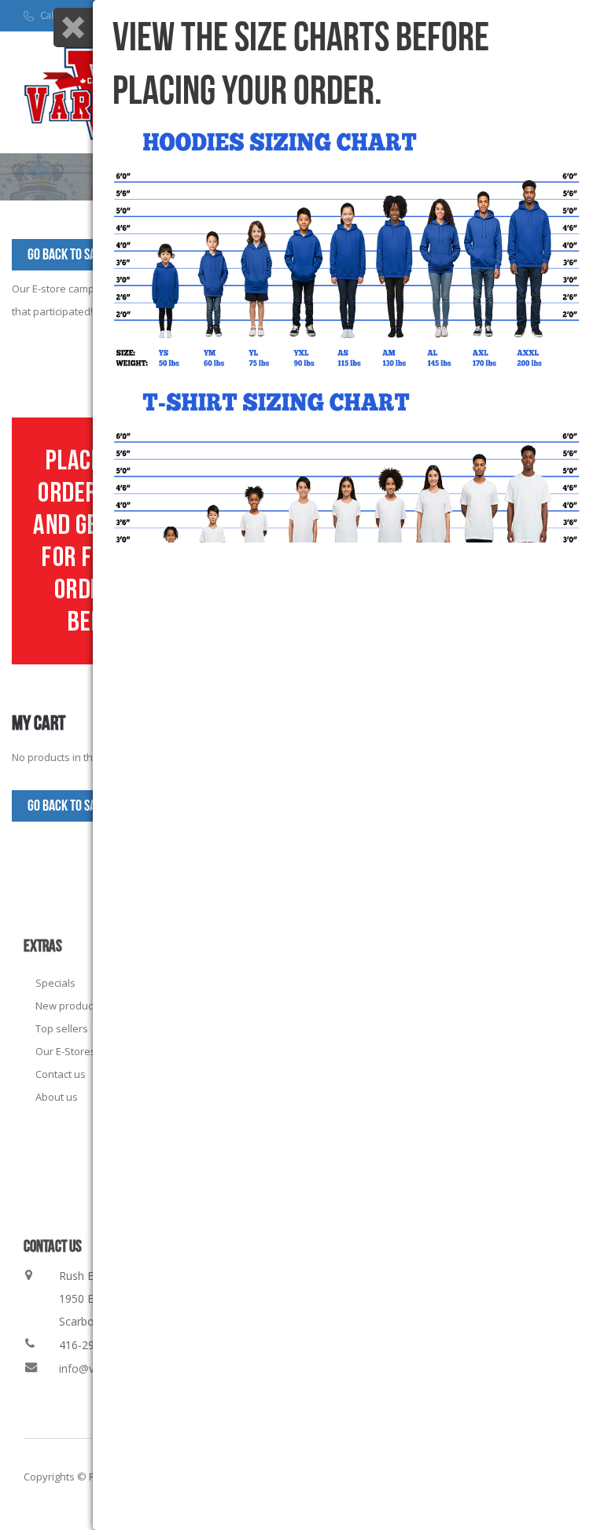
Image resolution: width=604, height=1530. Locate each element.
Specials (55, 983)
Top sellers (61, 1028)
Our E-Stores (65, 1051)
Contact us (60, 1074)
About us (56, 1097)
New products (68, 1006)
